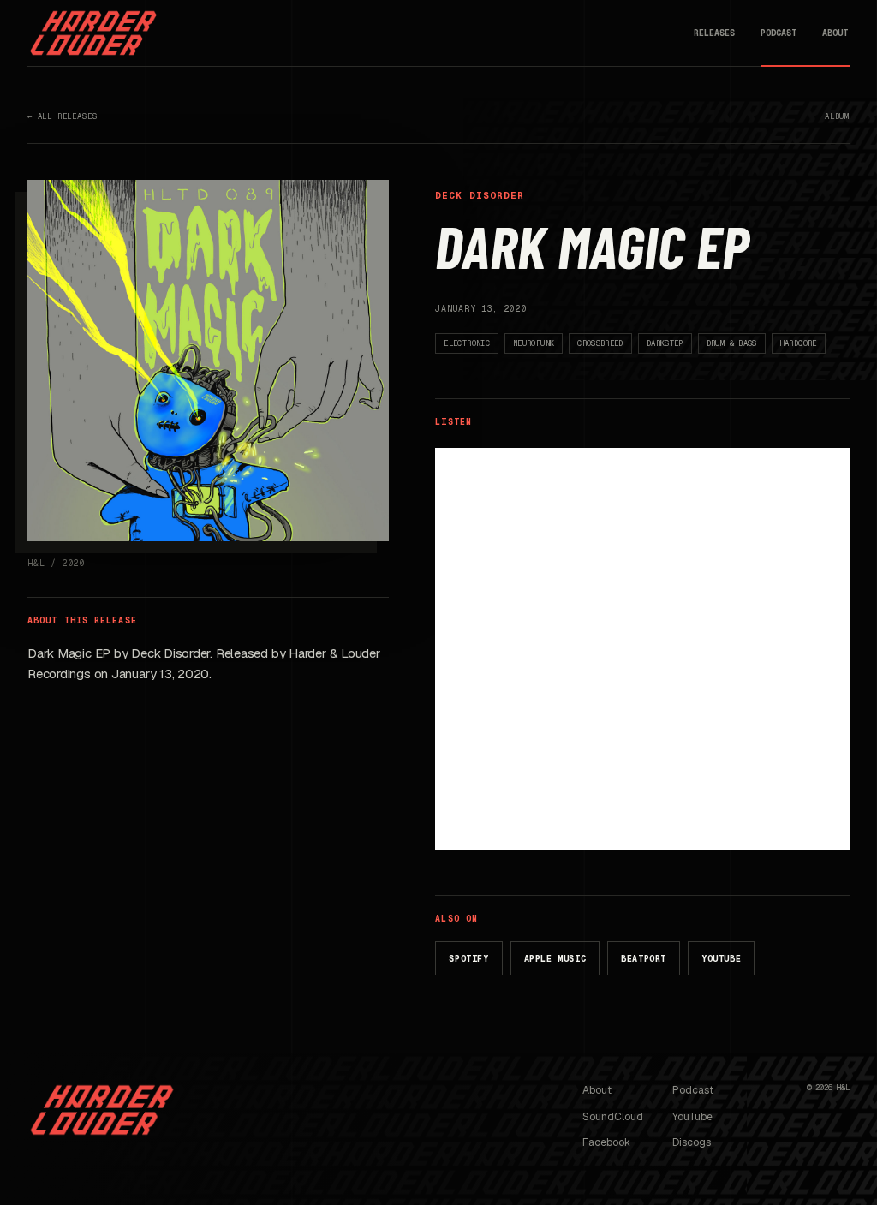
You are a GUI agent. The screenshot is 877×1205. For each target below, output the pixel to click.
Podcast (778, 33)
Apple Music (555, 958)
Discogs (691, 1142)
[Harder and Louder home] (93, 33)
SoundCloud (612, 1117)
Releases (714, 33)
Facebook (606, 1142)
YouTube (721, 958)
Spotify (468, 958)
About (835, 33)
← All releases (62, 116)
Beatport (643, 958)
